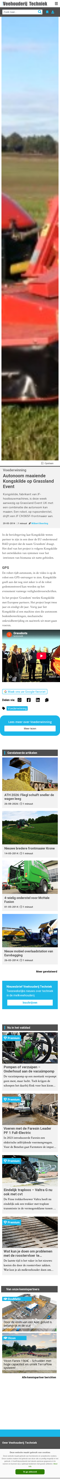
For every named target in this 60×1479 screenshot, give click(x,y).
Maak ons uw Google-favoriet (27, 691)
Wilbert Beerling (39, 523)
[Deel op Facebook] (29, 700)
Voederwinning (17, 708)
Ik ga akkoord (30, 1472)
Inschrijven (30, 1002)
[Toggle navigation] (56, 3)
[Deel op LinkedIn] (38, 700)
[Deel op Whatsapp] (20, 700)
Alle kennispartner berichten (39, 1377)
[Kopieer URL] (47, 700)
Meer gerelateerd (47, 971)
